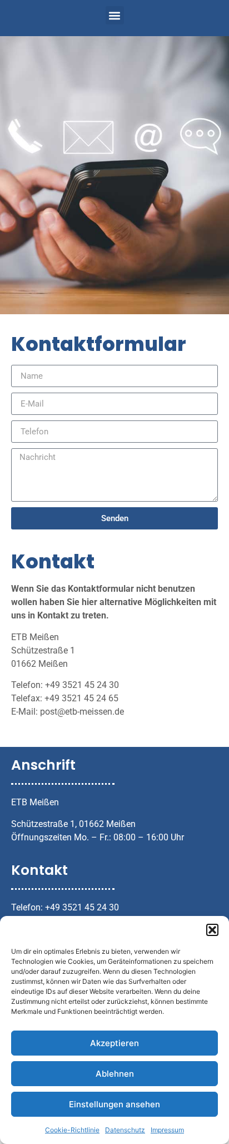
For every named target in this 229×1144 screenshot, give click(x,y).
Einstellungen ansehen (114, 1104)
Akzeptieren (114, 1043)
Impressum (167, 1130)
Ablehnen (115, 1073)
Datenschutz (125, 1130)
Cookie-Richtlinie (72, 1130)
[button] (212, 929)
